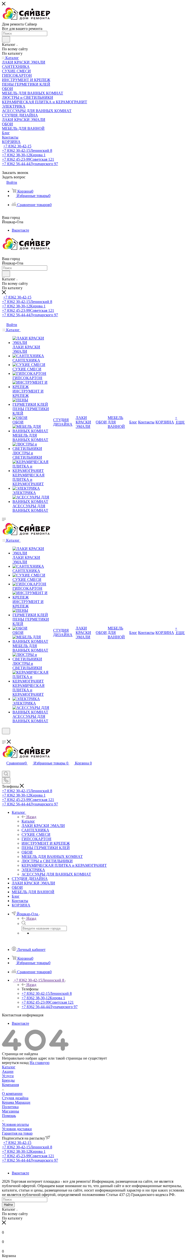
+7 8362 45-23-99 (28, 159)
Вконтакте (20, 230)
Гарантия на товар (17, 1133)
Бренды (8, 1080)
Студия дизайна (15, 1098)
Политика (10, 1107)
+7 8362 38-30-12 (24, 155)
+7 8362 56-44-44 (30, 164)
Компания (10, 1085)
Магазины (10, 1111)
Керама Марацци (16, 1102)
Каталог (28, 821)
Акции (7, 1071)
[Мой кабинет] (4, 737)
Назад (31, 817)
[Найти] (6, 39)
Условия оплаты (15, 1124)
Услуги (8, 1076)
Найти (8, 1205)
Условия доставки (17, 1129)
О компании (12, 1093)
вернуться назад (15, 1063)
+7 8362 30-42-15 (17, 146)
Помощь (9, 1116)
